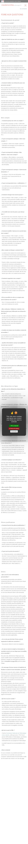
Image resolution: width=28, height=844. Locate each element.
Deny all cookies (14, 428)
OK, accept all (14, 425)
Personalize (14, 431)
